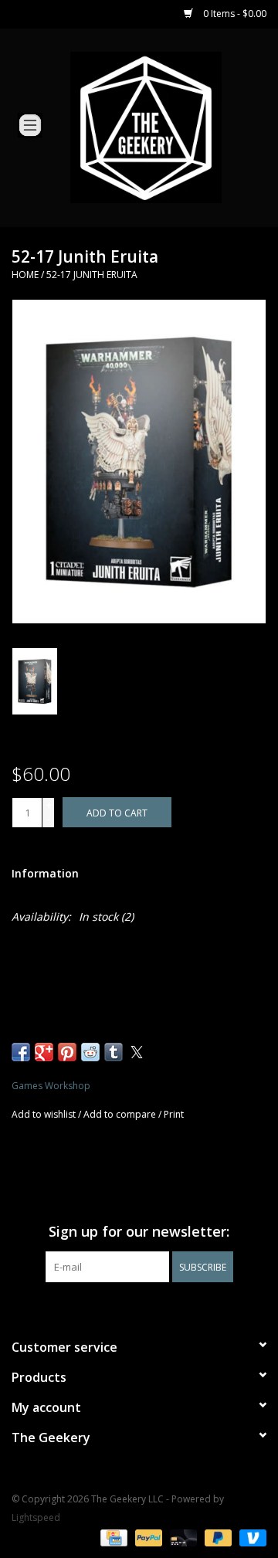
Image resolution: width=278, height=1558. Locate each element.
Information (45, 873)
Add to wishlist (45, 1114)
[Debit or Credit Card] (181, 1536)
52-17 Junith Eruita (91, 274)
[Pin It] (67, 1052)
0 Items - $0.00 (233, 13)
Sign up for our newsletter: (139, 1232)
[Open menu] (30, 124)
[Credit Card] (112, 1536)
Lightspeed (36, 1517)
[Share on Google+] (44, 1052)
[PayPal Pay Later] (216, 1536)
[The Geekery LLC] (169, 126)
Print (174, 1114)
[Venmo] (250, 1536)
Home (25, 274)
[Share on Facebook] (21, 1052)
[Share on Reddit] (90, 1052)
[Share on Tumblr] (113, 1052)
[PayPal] (147, 1536)
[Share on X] (136, 1052)
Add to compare (120, 1114)
